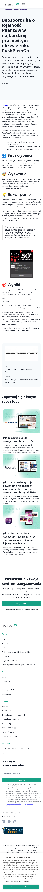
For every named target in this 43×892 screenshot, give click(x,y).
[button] (35, 4)
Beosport (5, 105)
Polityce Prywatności (14, 804)
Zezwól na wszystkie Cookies (21, 887)
